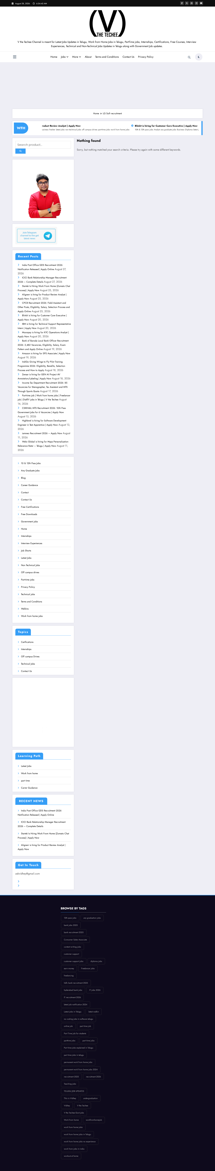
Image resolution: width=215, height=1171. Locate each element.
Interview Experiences (31, 543)
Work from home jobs (32, 616)
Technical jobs (28, 594)
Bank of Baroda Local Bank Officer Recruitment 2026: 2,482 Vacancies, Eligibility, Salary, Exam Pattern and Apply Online (43, 345)
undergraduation (90, 1098)
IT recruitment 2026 (72, 997)
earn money (69, 968)
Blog (23, 478)
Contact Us (128, 57)
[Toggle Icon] (14, 57)
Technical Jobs (28, 663)
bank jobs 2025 (71, 925)
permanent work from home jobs (78, 1062)
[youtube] (201, 3)
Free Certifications (30, 507)
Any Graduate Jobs (30, 470)
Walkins (25, 608)
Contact (25, 492)
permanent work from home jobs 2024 (81, 1069)
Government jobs (29, 521)
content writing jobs (72, 946)
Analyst (128, 129)
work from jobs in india (74, 1148)
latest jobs (168, 129)
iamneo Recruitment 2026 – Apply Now (42, 433)
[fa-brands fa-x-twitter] (187, 3)
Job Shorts (26, 550)
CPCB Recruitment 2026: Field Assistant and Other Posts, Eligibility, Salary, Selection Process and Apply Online (44, 307)
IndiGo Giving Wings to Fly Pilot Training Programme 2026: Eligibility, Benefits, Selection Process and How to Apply (41, 366)
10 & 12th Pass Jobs (31, 463)
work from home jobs (91, 129)
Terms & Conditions (30, 881)
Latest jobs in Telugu (72, 1011)
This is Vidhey (70, 1098)
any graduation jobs (92, 917)
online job (68, 1026)
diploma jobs (96, 961)
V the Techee (82, 1105)
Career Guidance (29, 485)
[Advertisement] (107, 85)
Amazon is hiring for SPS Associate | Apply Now (46, 353)
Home (53, 57)
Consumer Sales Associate (75, 939)
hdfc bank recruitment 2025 (76, 982)
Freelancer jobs (88, 968)
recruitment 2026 (93, 1076)
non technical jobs (44, 129)
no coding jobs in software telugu (78, 1018)
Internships (26, 536)
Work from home (29, 773)
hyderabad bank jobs (73, 990)
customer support (71, 953)
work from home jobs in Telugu (77, 1134)
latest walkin (93, 1011)
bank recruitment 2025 (74, 932)
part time (25, 780)
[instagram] (196, 3)
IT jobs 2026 (94, 990)
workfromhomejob (94, 1119)
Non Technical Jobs (30, 565)
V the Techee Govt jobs (74, 1112)
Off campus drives (30, 572)
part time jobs (88, 1040)
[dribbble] (191, 3)
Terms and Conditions (107, 57)
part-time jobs (75, 129)
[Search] (189, 57)
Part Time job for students (75, 1033)
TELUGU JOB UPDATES (74, 1091)
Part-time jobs (27, 579)
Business (151, 129)
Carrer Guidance (29, 787)
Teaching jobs (70, 1083)
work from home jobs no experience (80, 1141)
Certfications (27, 642)
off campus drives (60, 129)
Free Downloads (29, 514)
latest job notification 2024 (75, 1004)
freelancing (69, 975)
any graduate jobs (139, 129)
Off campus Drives (30, 656)
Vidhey (67, 1105)
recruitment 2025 (71, 1076)
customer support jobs (73, 961)
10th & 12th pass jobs (115, 129)
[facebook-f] (182, 3)
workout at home (71, 1155)
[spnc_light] (198, 57)
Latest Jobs (26, 558)
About (88, 57)
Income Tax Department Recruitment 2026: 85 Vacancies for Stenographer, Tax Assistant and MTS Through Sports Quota (43, 387)
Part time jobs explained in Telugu (78, 1047)
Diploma (160, 129)
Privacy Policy (145, 57)
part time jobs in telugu (74, 1055)
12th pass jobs (70, 917)
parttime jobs (69, 1040)
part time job (85, 1026)
